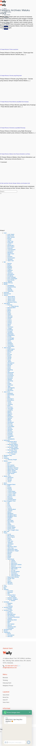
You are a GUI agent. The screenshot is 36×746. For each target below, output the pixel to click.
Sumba (9, 524)
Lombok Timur (11, 494)
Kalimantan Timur (12, 450)
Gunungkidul (10, 635)
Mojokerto (10, 416)
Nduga (9, 556)
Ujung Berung (14, 306)
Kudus (9, 368)
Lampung (6, 458)
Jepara (9, 361)
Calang (9, 240)
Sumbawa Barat (11, 499)
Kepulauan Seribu (12, 302)
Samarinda (14, 451)
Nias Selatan (10, 624)
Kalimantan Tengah (12, 447)
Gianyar (9, 271)
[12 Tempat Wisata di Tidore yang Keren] (7, 46)
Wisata (5, 631)
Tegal (8, 386)
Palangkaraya (14, 448)
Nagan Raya (10, 253)
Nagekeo (9, 517)
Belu (8, 503)
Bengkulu (9, 603)
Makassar (10, 592)
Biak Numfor (10, 535)
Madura (9, 412)
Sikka (8, 523)
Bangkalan (10, 393)
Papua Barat (10, 559)
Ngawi (9, 419)
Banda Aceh (10, 235)
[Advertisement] (18, 212)
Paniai (9, 557)
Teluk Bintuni (14, 574)
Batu (8, 396)
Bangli (9, 264)
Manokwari (14, 563)
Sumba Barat (10, 526)
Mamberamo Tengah (13, 550)
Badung (9, 263)
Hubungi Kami (7, 683)
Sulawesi (6, 589)
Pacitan (9, 421)
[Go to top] (0, 731)
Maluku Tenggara (12, 472)
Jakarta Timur (11, 299)
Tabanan (9, 281)
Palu (8, 593)
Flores (9, 506)
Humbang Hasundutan (13, 617)
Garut (9, 325)
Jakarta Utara (11, 300)
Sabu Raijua (10, 521)
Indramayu (10, 327)
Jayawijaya (10, 544)
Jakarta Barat (11, 296)
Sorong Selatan (15, 571)
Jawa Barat (7, 303)
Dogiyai (9, 539)
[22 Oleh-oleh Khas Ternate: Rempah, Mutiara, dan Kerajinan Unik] (7, 180)
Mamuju (13, 596)
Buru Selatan (10, 465)
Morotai (9, 479)
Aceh (5, 233)
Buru (8, 463)
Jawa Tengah (7, 347)
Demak (9, 358)
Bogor (9, 311)
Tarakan (13, 454)
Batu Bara (10, 613)
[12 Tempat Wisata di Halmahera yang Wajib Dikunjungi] (7, 125)
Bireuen (9, 238)
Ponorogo (10, 425)
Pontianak (14, 443)
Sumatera (6, 602)
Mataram (9, 497)
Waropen (9, 582)
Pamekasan (10, 422)
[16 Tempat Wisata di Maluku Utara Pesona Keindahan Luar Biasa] (7, 151)
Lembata (9, 510)
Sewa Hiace (6, 702)
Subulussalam (11, 258)
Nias (8, 622)
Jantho (9, 244)
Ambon (9, 462)
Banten (5, 284)
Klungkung (10, 276)
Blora (8, 353)
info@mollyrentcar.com (10, 667)
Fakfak (13, 560)
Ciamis (9, 313)
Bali (5, 262)
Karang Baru (10, 245)
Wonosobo (10, 390)
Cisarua (9, 321)
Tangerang (10, 291)
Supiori (9, 581)
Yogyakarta (7, 632)
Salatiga (9, 379)
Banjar (9, 309)
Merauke (9, 552)
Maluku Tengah (11, 470)
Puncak (9, 336)
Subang (9, 342)
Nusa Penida (10, 280)
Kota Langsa (10, 246)
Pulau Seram (10, 473)
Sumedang (10, 345)
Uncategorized (8, 629)
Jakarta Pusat (11, 298)
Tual (8, 474)
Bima (8, 486)
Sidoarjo (9, 430)
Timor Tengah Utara (12, 530)
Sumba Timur (11, 528)
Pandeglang (10, 285)
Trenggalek (10, 436)
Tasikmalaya (10, 346)
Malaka (9, 512)
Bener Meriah (11, 237)
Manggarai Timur (12, 516)
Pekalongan (10, 372)
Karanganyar (10, 363)
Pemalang (10, 374)
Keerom (9, 545)
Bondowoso (10, 400)
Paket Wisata (7, 12)
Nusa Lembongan (12, 278)
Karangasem (10, 274)
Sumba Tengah (11, 527)
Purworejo (10, 376)
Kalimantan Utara (12, 452)
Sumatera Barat (8, 607)
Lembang (9, 332)
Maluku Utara (7, 476)
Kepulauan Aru (11, 466)
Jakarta (6, 295)
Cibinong (9, 316)
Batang (9, 352)
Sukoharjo (10, 385)
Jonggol (9, 328)
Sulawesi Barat (11, 595)
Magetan (9, 414)
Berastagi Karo (11, 614)
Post (5, 585)
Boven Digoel (11, 537)
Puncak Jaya (10, 578)
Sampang (10, 429)
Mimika (9, 553)
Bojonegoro (10, 398)
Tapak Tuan (10, 260)
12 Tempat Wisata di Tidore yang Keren (9, 49)
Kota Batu (10, 407)
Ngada (9, 519)
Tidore (9, 481)
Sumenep (9, 433)
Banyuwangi (10, 394)
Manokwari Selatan (16, 564)
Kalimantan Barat (12, 441)
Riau (5, 588)
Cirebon (9, 320)
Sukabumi (10, 343)
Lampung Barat (11, 509)
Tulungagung (10, 439)
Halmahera (10, 477)
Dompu (9, 487)
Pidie (8, 255)
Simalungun (10, 628)
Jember (9, 403)
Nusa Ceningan (11, 277)
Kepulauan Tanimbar (12, 468)
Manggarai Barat (12, 515)
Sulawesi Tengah (12, 597)
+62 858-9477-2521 (11, 666)
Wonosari (10, 636)
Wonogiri (9, 389)
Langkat (9, 618)
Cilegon (9, 269)
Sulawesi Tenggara (12, 599)
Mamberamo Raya (12, 549)
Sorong (13, 570)
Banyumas (10, 350)
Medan (9, 621)
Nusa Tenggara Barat (9, 484)
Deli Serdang (10, 615)
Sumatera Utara (8, 610)
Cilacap (9, 357)
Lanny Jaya (10, 548)
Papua (5, 533)
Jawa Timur (7, 392)
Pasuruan (9, 423)
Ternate (9, 480)
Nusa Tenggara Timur (10, 501)
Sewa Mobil (7, 14)
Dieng (9, 360)
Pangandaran (11, 335)
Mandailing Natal (12, 620)
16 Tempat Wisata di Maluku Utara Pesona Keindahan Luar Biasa (15, 154)
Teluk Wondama (15, 575)
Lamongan (10, 408)
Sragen (9, 383)
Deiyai (9, 538)
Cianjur (9, 314)
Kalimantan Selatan (12, 444)
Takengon (10, 259)
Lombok (9, 490)
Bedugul (9, 266)
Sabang (9, 427)
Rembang (10, 378)
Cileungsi (9, 317)
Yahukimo (10, 584)
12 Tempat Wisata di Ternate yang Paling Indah (11, 75)
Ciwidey (9, 322)
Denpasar (10, 270)
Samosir (9, 625)
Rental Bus (6, 697)
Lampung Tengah (12, 459)
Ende (8, 505)
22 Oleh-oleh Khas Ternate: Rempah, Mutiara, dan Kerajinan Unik (15, 183)
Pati (8, 371)
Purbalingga (10, 338)
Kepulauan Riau (8, 455)
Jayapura (9, 542)
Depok (9, 324)
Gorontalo (10, 591)
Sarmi (9, 579)
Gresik (9, 401)
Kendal (9, 365)
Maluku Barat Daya (12, 469)
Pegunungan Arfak (16, 567)
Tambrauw (14, 573)
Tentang (5, 680)
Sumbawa (10, 498)
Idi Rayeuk (10, 242)
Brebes (9, 356)
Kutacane (9, 248)
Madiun (9, 411)
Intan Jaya (10, 541)
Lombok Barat (11, 491)
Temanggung (10, 387)
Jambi (9, 604)
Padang (9, 608)
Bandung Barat (11, 307)
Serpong (9, 289)
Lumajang (10, 410)
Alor (8, 502)
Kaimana (13, 562)
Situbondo (10, 432)
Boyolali (9, 354)
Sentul (9, 340)
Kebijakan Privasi (8, 685)
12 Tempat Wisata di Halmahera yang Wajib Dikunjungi (12, 127)
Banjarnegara (11, 349)
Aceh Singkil (10, 234)
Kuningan (9, 331)
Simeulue (9, 256)
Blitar (8, 397)
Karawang (10, 329)
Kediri (8, 405)
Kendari (13, 600)
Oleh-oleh (6, 531)
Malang (9, 415)
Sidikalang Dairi (11, 626)
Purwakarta (10, 339)
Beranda (5, 677)
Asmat (9, 534)
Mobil (5, 483)
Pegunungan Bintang (13, 577)
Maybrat (13, 566)
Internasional (7, 293)
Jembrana (10, 273)
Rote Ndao (10, 520)
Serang (9, 288)
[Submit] (0, 193)
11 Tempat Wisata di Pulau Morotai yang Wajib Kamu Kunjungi (14, 101)
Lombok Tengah (11, 492)
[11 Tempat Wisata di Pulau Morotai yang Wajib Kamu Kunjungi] (7, 98)
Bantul (9, 633)
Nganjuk (9, 418)
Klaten (9, 367)
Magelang (10, 369)
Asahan (9, 611)
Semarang (10, 381)
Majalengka (10, 334)
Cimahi (9, 318)
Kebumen (9, 364)
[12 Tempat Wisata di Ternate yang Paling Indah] (7, 72)
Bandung (9, 305)
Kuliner (5, 457)
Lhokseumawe (11, 249)
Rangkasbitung (11, 287)
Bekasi (9, 310)
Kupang (9, 488)
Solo (8, 382)
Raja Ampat (14, 568)
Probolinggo (10, 426)
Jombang (10, 404)
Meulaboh (10, 252)
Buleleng (9, 267)
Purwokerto (10, 375)
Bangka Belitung (8, 282)
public (5, 586)
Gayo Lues (10, 241)
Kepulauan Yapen (12, 546)
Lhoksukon (10, 251)
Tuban (9, 437)
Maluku (6, 461)
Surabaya (10, 434)
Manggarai (10, 513)
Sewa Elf (5, 699)
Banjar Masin (14, 445)
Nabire (9, 555)
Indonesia (6, 292)
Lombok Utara (11, 495)
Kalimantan (7, 440)
